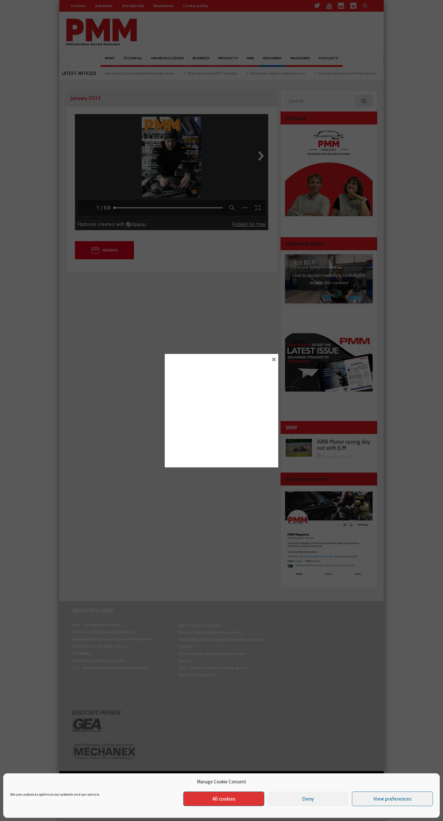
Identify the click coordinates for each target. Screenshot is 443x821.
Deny (308, 799)
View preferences (392, 799)
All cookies (223, 799)
